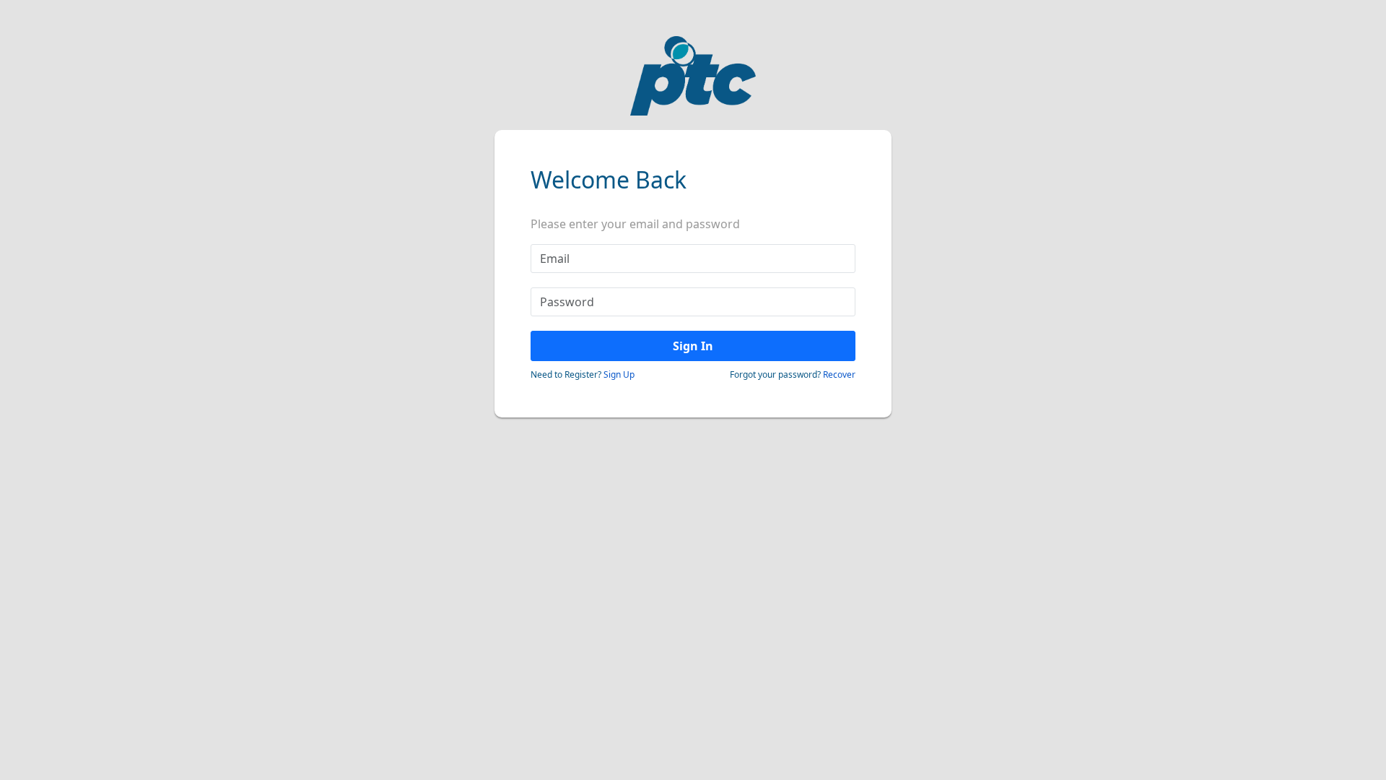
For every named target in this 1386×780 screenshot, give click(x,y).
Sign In (693, 346)
